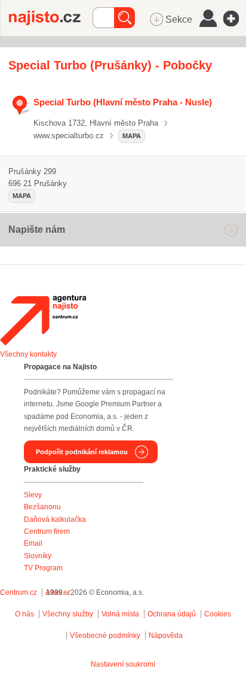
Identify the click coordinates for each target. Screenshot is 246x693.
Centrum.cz (18, 592)
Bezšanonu (42, 507)
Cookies (217, 614)
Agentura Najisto (43, 320)
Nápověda (166, 635)
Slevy (33, 495)
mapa (131, 135)
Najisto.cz (51, 18)
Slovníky (37, 556)
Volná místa (120, 614)
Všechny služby (68, 614)
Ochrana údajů (171, 614)
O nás (24, 614)
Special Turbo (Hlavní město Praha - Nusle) (122, 102)
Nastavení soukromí (123, 664)
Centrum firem (47, 531)
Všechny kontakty (28, 354)
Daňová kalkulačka (55, 519)
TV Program (43, 568)
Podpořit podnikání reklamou (82, 451)
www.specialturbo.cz (68, 135)
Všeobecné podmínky (105, 635)
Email (33, 543)
